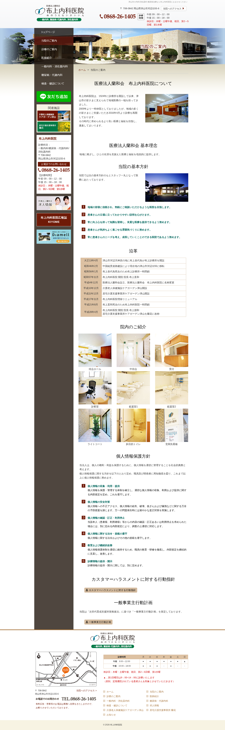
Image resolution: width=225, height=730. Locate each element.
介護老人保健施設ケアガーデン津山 (125, 710)
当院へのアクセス (172, 8)
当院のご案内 (53, 41)
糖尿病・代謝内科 (53, 75)
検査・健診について (53, 83)
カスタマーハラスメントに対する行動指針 (112, 590)
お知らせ (111, 714)
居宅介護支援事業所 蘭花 (163, 710)
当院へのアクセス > (86, 690)
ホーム (82, 69)
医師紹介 (53, 58)
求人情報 (154, 705)
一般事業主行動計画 (99, 622)
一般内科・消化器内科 (53, 66)
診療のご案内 (53, 49)
